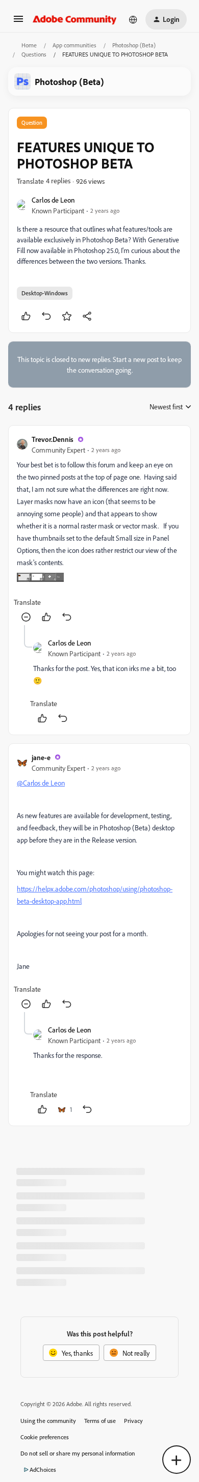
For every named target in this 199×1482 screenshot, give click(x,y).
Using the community (48, 1420)
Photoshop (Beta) (134, 45)
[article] (99, 529)
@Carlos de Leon (41, 782)
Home (29, 45)
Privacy (133, 1420)
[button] (18, 22)
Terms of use (100, 1420)
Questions (33, 54)
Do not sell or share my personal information (77, 1453)
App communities (74, 45)
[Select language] (133, 19)
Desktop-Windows (44, 293)
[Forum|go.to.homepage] (75, 19)
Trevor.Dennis (52, 439)
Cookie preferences (44, 1437)
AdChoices (43, 1469)
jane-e (41, 757)
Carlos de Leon (53, 199)
